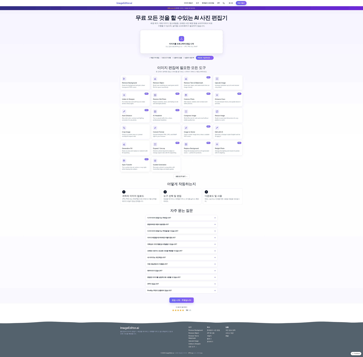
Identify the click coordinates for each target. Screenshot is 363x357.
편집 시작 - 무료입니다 (181, 300)
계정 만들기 (241, 3)
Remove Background (195, 330)
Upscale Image (193, 341)
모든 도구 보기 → (181, 176)
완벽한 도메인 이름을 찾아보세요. (181, 8)
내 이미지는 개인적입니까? (156, 257)
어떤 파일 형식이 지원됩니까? (157, 264)
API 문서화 (210, 333)
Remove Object (193, 333)
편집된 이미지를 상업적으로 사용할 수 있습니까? (163, 277)
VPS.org (190, 353)
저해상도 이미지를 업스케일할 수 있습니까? (162, 244)
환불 (227, 336)
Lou (201, 353)
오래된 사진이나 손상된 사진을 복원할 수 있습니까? (164, 251)
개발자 (209, 336)
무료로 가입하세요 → (205, 58)
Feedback (357, 353)
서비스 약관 (229, 333)
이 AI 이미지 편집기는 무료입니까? (159, 218)
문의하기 (210, 341)
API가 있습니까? (153, 284)
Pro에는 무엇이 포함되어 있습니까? (159, 290)
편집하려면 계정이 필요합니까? (158, 224)
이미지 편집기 (188, 3)
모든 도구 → (192, 346)
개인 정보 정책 (230, 330)
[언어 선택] (223, 3)
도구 (197, 3)
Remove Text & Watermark (193, 337)
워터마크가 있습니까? (154, 270)
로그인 (231, 3)
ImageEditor (124, 3)
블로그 (209, 339)
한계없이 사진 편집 (208, 3)
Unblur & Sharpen (194, 344)
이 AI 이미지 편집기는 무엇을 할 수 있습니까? (162, 231)
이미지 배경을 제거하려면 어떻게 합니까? (161, 237)
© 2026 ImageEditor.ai (167, 353)
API (218, 3)
